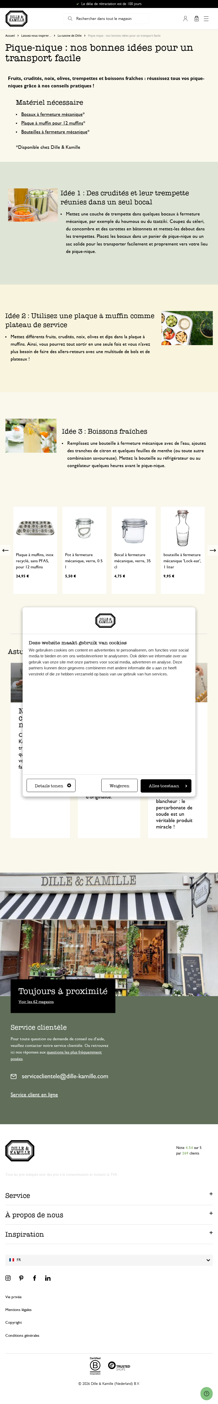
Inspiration (24, 1234)
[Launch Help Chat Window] (206, 1393)
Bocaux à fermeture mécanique (52, 114)
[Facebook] (34, 1278)
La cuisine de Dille (70, 35)
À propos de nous (34, 1215)
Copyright (13, 1323)
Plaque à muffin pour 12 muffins (52, 123)
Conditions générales (22, 1336)
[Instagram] (8, 1278)
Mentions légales (18, 1310)
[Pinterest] (21, 1278)
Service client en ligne (34, 1094)
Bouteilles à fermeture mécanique (54, 132)
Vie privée (13, 1297)
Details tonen (49, 785)
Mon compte (185, 18)
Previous (5, 550)
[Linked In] (48, 1278)
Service (17, 1195)
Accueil (10, 35)
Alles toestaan (164, 785)
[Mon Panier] (196, 18)
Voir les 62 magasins (36, 1001)
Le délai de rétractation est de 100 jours (111, 4)
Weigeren (119, 785)
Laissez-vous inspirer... (36, 35)
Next (212, 550)
